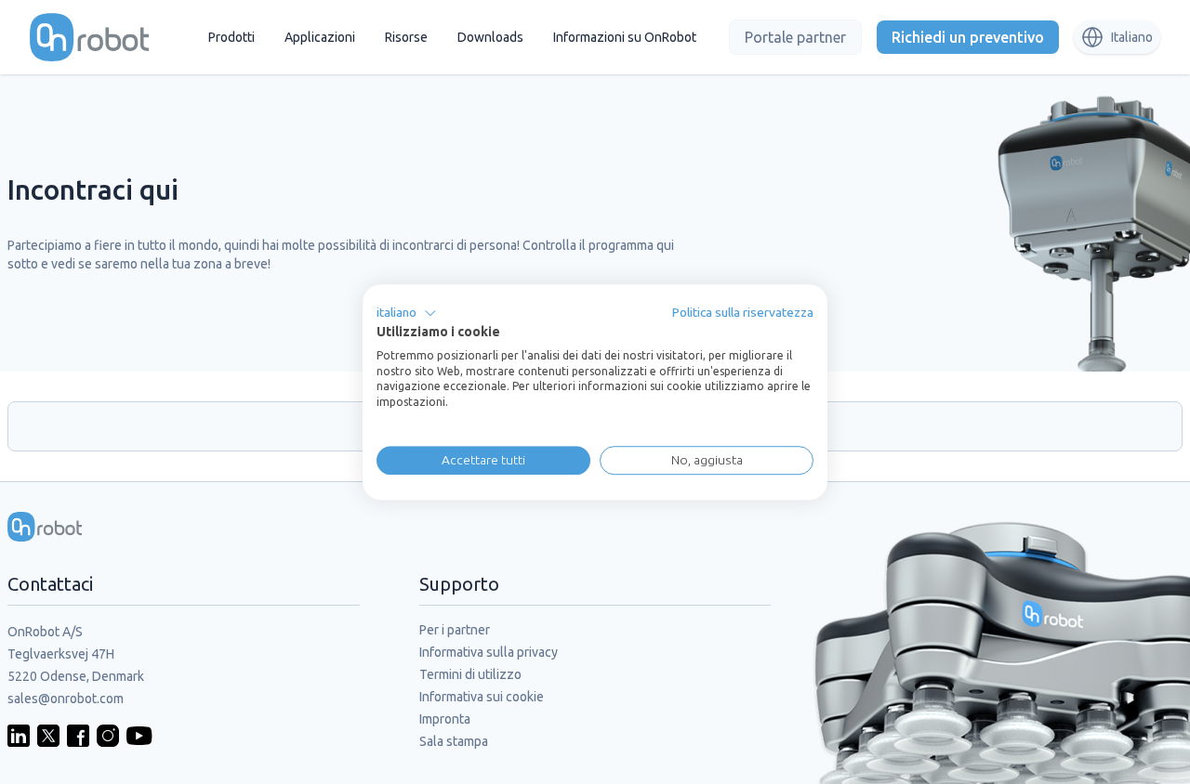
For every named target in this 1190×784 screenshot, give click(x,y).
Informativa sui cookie (481, 696)
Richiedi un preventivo (968, 37)
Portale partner (795, 37)
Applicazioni (319, 37)
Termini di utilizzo (470, 674)
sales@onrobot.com (65, 698)
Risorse (406, 37)
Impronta (444, 719)
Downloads (490, 37)
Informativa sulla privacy (488, 652)
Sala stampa (453, 741)
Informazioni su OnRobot (624, 37)
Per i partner (454, 629)
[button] (407, 313)
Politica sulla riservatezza (742, 312)
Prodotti (231, 37)
